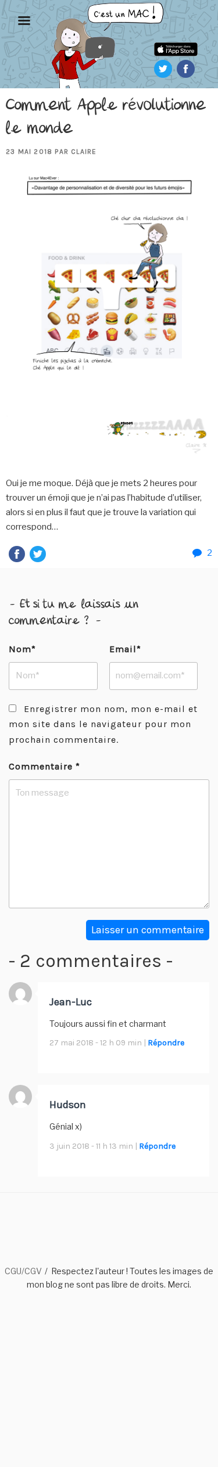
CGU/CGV (23, 1271)
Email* (125, 649)
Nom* (22, 649)
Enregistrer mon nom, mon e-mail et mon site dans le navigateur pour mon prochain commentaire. (103, 724)
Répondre (166, 1043)
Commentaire (44, 766)
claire (84, 152)
